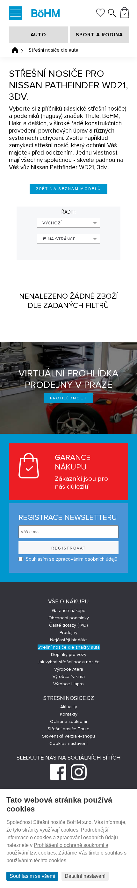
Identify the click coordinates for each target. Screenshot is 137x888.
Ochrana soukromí (68, 721)
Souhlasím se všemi (32, 876)
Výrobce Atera (68, 669)
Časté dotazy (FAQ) (68, 625)
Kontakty (68, 714)
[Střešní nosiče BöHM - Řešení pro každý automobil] (46, 14)
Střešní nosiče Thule (68, 729)
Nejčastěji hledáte (68, 640)
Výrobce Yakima (69, 676)
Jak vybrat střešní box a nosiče (68, 662)
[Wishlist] (100, 15)
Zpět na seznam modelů (68, 188)
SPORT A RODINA (99, 35)
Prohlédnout (68, 398)
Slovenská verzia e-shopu (68, 736)
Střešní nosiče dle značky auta (69, 647)
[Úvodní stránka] (15, 50)
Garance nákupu (68, 610)
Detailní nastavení (85, 876)
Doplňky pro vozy (68, 654)
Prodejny (68, 632)
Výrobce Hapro (68, 684)
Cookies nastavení (68, 743)
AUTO (38, 35)
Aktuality (68, 707)
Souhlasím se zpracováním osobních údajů (71, 559)
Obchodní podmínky (68, 618)
